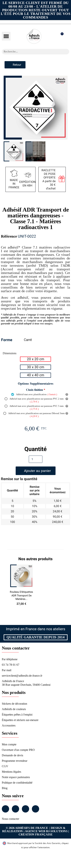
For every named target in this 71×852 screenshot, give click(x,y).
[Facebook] (5, 809)
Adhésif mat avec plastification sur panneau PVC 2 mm (36, 400)
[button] (6, 36)
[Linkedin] (25, 809)
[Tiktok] (35, 809)
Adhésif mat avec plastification (36, 394)
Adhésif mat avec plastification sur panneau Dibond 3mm (36, 415)
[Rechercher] (66, 51)
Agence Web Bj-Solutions (46, 831)
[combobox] (31, 51)
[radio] (35, 359)
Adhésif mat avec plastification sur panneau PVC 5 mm (36, 407)
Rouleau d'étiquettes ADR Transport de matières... (21, 595)
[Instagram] (15, 809)
